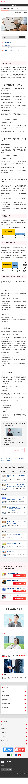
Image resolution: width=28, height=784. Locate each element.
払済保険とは (7, 45)
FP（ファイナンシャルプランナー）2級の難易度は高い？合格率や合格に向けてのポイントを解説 (16, 508)
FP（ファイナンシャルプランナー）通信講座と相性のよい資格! (16, 522)
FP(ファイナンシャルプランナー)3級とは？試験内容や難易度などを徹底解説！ (16, 485)
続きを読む (4, 480)
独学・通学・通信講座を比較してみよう (16, 535)
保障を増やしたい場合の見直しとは (11, 50)
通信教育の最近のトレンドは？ (14, 543)
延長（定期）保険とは (9, 48)
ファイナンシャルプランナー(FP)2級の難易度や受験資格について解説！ (16, 498)
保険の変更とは (7, 42)
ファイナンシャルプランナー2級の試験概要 (16, 476)
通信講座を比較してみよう (13, 551)
